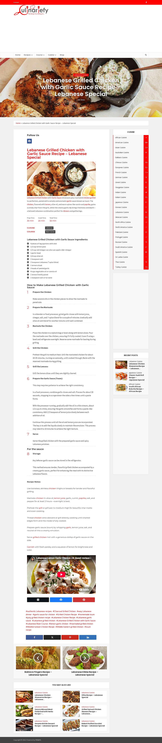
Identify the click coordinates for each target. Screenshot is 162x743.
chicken (30, 204)
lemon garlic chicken (59, 623)
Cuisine (51, 55)
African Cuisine (134, 384)
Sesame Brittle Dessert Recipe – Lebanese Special (46, 724)
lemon (48, 204)
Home (17, 55)
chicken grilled (89, 197)
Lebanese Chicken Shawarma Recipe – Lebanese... (43, 697)
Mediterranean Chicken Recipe (40, 626)
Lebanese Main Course (37, 623)
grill (40, 508)
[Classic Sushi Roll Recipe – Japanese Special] (122, 376)
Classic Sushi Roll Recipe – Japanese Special (136, 377)
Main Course (50, 232)
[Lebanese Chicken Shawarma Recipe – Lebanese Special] (122, 365)
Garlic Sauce (56, 197)
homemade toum (87, 614)
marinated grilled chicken (82, 623)
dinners (66, 211)
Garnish (30, 547)
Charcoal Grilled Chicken (65, 611)
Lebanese (49, 228)
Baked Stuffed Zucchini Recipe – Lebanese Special (93, 724)
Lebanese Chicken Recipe (64, 617)
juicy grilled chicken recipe (38, 617)
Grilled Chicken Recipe (67, 614)
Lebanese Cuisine (81, 75)
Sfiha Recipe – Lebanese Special (92, 696)
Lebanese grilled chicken (44, 620)
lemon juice (59, 498)
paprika (87, 204)
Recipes (27, 55)
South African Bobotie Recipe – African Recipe (136, 388)
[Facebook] (29, 141)
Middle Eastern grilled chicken (70, 626)
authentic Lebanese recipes (39, 611)
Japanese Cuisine (135, 373)
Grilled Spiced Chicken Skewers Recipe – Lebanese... (91, 711)
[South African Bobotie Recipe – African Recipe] (122, 387)
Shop (62, 55)
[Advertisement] (81, 34)
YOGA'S (38, 740)
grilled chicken (40, 537)
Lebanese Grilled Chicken (37, 197)
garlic (69, 201)
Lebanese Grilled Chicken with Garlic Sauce (76, 620)
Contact (16, 2)
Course (39, 55)
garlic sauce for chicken (44, 614)
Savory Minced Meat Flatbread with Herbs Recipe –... (44, 711)
